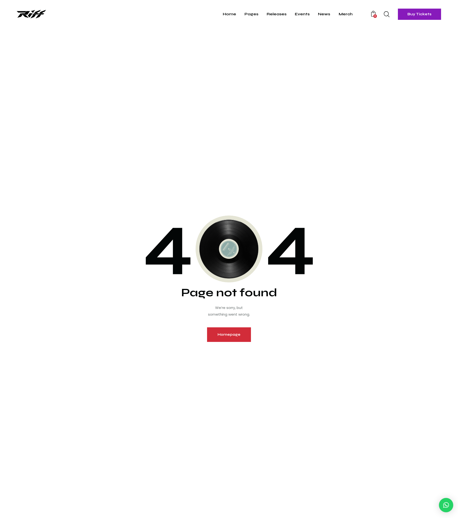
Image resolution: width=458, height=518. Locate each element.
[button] (446, 505)
